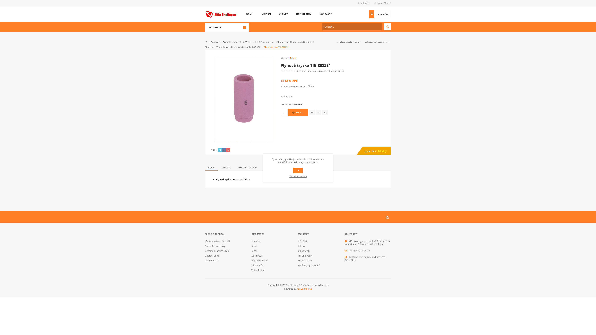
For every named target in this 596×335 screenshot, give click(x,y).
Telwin (293, 58)
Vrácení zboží (211, 260)
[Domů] (206, 42)
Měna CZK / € (384, 3)
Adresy (301, 246)
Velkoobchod (257, 270)
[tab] (211, 167)
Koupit (300, 112)
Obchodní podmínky (215, 246)
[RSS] (387, 217)
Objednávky (304, 250)
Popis (211, 167)
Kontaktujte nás (247, 167)
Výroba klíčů (257, 265)
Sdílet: (214, 150)
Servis (254, 246)
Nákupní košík (305, 255)
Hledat (387, 26)
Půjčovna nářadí (259, 260)
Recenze (226, 167)
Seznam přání (305, 260)
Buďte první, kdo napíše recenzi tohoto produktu (319, 70)
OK (298, 170)
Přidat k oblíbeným (312, 112)
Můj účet (365, 3)
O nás (254, 250)
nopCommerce (304, 288)
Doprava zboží (212, 255)
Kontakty (255, 241)
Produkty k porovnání (308, 265)
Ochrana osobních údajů (217, 250)
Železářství (256, 255)
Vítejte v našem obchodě (217, 241)
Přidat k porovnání (318, 112)
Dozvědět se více (298, 176)
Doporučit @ (325, 112)
